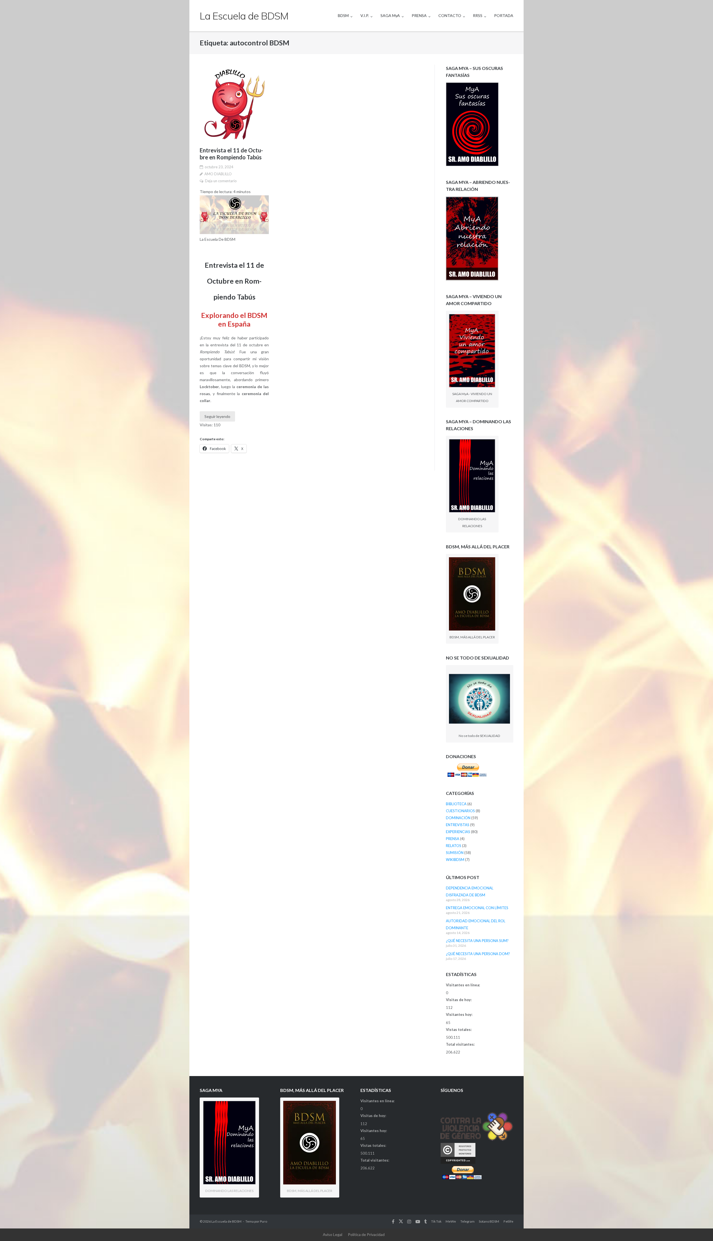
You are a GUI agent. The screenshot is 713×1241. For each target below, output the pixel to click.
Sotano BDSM (489, 1221)
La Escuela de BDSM (226, 1221)
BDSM (343, 15)
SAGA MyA (390, 15)
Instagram (409, 1221)
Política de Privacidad (366, 1234)
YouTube (418, 1221)
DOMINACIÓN (458, 818)
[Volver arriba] (699, 1227)
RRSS (477, 15)
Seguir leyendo (217, 416)
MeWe (451, 1221)
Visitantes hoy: (459, 1014)
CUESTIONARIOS (460, 811)
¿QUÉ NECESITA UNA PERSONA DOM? (478, 954)
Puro (263, 1221)
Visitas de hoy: (459, 999)
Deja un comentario (221, 181)
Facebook (393, 1221)
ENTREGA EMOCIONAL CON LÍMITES (477, 908)
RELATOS (453, 845)
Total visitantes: (460, 1044)
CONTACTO (449, 15)
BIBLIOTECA (456, 804)
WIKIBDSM (455, 859)
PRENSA (419, 15)
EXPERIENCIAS (458, 831)
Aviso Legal (332, 1234)
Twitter (401, 1221)
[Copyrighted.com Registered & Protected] (458, 1162)
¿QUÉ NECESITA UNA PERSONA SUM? (477, 940)
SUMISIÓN (454, 852)
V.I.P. (364, 15)
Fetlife (508, 1221)
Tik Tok (436, 1221)
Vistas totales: (459, 1029)
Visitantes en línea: (463, 985)
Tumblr (425, 1221)
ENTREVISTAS (457, 825)
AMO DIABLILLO (218, 174)
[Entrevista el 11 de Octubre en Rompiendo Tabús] (234, 104)
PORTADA (503, 15)
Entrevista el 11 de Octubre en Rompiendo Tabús (231, 153)
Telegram (467, 1221)
